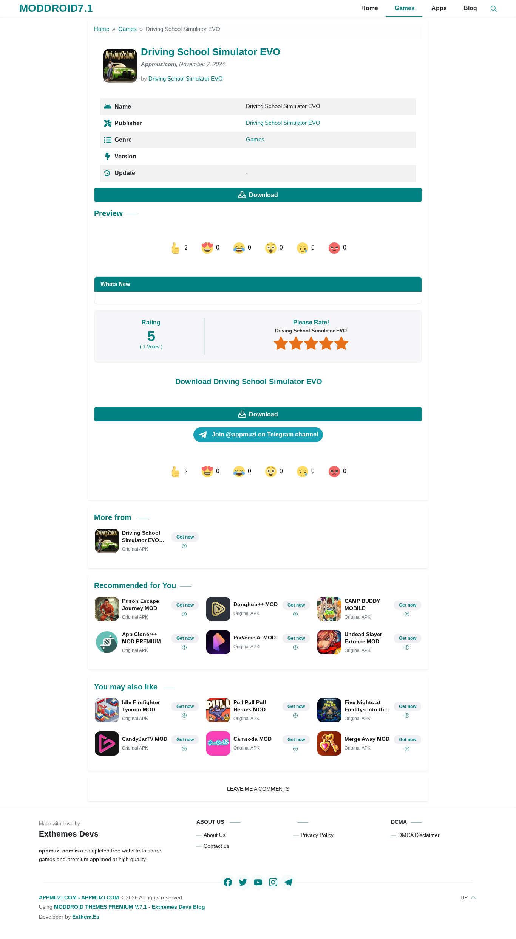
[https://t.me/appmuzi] (288, 882)
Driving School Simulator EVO (185, 78)
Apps (438, 8)
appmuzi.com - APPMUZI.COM (79, 897)
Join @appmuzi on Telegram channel (264, 434)
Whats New (115, 284)
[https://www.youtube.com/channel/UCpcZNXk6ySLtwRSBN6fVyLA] (258, 882)
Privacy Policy (317, 835)
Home (369, 8)
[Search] (494, 8)
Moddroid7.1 (56, 8)
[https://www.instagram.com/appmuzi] (273, 882)
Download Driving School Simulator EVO (248, 381)
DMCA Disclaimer (419, 835)
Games (404, 8)
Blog (469, 8)
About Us (215, 835)
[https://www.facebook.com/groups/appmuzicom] (227, 882)
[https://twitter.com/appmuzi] (242, 882)
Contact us (216, 846)
